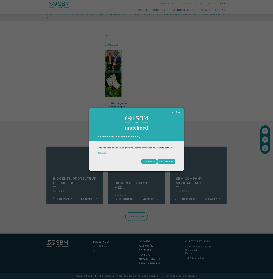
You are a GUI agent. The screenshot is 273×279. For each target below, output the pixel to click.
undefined (176, 112)
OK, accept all (166, 161)
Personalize (149, 161)
